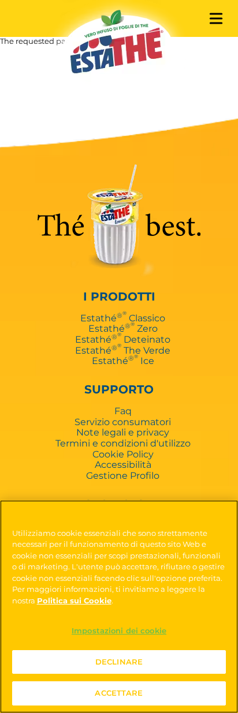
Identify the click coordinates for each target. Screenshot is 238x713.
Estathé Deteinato (122, 339)
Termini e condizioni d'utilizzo (123, 443)
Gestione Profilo (122, 475)
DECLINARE (119, 661)
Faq (123, 410)
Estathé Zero (123, 328)
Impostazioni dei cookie (119, 630)
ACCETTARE (119, 692)
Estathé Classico (122, 318)
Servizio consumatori (123, 421)
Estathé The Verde (122, 350)
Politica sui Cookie (74, 600)
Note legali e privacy (122, 432)
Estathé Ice (123, 360)
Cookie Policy (123, 454)
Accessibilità (123, 464)
